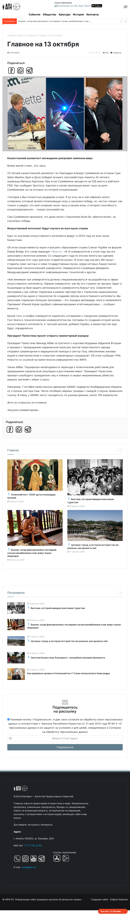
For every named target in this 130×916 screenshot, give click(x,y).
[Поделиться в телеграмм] (29, 70)
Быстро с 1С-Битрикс (111, 911)
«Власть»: (57, 251)
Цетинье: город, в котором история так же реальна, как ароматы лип (69, 641)
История (78, 14)
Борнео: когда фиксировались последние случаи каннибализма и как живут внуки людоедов (65, 21)
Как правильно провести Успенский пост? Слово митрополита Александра (68, 673)
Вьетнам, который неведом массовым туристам (58, 608)
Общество (49, 14)
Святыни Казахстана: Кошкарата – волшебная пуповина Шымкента (68, 657)
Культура (64, 14)
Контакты (92, 14)
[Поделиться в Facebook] (11, 70)
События (34, 14)
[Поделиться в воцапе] (20, 70)
